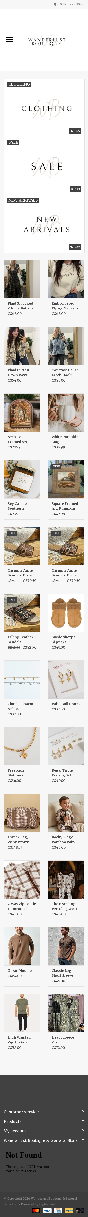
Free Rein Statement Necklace (17, 773)
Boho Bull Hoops (66, 704)
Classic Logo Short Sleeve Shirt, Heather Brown (64, 973)
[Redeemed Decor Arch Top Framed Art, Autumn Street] (22, 412)
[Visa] (46, 1210)
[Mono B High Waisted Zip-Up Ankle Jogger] (22, 1013)
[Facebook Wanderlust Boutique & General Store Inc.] (40, 1090)
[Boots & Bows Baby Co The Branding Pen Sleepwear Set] (66, 879)
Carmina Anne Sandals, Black (64, 572)
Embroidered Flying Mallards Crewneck (65, 306)
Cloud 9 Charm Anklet (20, 706)
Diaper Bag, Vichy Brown (18, 839)
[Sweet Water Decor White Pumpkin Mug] (66, 412)
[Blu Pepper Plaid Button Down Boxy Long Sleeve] (22, 346)
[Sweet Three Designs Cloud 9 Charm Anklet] (22, 679)
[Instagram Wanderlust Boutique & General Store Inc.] (48, 1090)
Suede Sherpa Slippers (63, 639)
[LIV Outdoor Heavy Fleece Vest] (66, 1013)
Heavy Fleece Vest (63, 1039)
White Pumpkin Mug (65, 439)
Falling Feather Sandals (20, 639)
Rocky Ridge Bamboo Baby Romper (63, 839)
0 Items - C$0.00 (71, 4)
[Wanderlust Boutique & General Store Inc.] (53, 40)
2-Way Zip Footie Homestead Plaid (22, 906)
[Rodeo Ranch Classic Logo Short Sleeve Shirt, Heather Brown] (66, 946)
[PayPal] (68, 1210)
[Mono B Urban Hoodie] (22, 946)
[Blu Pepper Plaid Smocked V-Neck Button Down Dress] (22, 279)
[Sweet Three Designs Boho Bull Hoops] (66, 679)
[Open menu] (9, 39)
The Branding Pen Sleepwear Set (64, 906)
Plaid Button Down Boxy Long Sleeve (18, 372)
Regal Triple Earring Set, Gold (62, 773)
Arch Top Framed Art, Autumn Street (20, 439)
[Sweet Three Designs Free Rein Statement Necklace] (22, 746)
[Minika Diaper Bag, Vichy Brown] (22, 813)
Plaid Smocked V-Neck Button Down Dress (20, 306)
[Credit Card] (57, 1210)
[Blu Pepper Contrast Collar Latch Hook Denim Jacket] (66, 346)
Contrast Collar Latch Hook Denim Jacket (65, 372)
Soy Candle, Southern (18, 506)
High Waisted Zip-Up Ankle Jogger (19, 1040)
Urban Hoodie (20, 970)
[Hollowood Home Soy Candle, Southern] (22, 479)
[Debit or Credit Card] (79, 1210)
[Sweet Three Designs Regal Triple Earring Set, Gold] (66, 746)
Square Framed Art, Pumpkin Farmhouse (65, 506)
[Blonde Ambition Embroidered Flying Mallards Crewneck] (66, 279)
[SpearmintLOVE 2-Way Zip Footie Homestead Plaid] (22, 879)
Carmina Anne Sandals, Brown (21, 572)
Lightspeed (47, 1204)
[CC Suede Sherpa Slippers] (66, 613)
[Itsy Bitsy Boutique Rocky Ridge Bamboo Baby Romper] (66, 813)
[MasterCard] (35, 1210)
